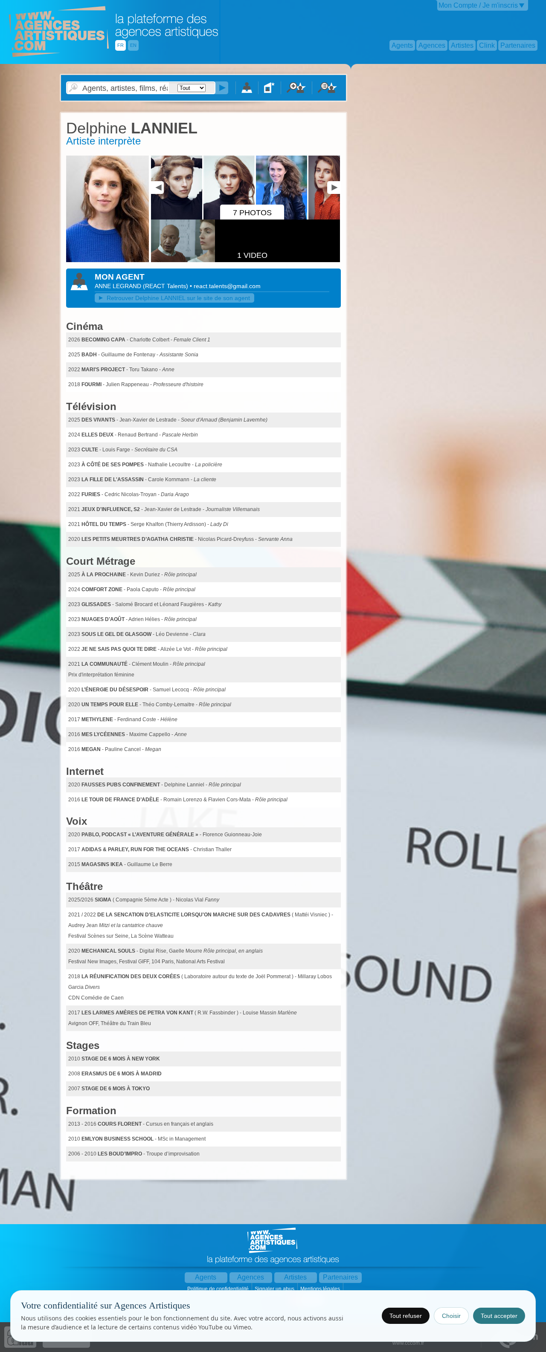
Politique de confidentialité (218, 1289)
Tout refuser (405, 1315)
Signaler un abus (275, 1289)
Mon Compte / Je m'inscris (478, 5)
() (166, 286)
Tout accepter (499, 1315)
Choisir (451, 1315)
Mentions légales (320, 1289)
